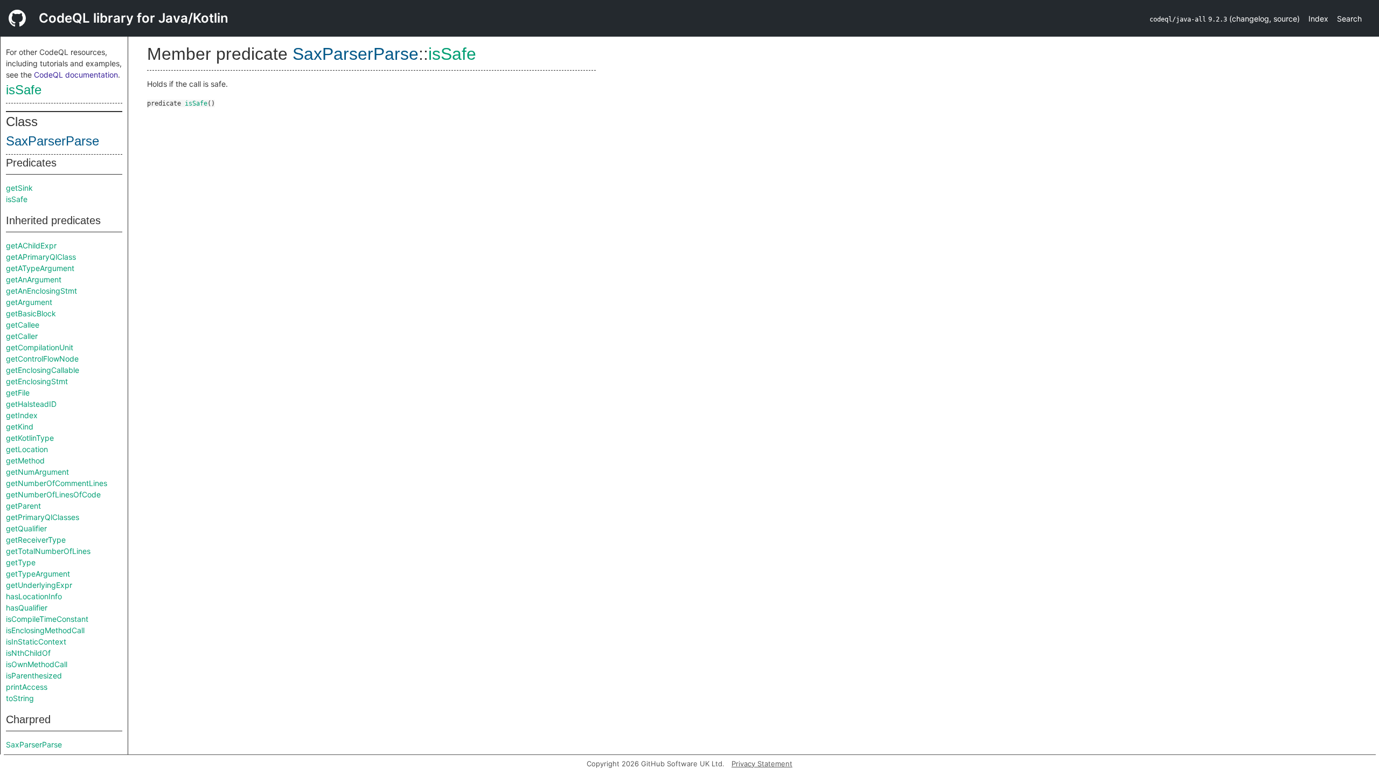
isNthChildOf (28, 652)
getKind (19, 426)
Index (1318, 18)
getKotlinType (30, 437)
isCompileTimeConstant (47, 618)
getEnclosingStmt (37, 381)
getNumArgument (37, 471)
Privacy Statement (762, 763)
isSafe (23, 89)
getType (21, 562)
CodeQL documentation (76, 74)
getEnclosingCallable (42, 370)
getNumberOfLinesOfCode (53, 494)
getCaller (22, 336)
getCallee (22, 324)
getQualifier (26, 528)
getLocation (27, 449)
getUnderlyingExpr (39, 585)
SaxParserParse (52, 141)
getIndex (22, 415)
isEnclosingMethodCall (45, 630)
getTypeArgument (38, 573)
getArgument (29, 302)
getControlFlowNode (42, 358)
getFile (18, 392)
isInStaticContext (36, 641)
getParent (23, 505)
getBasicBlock (31, 313)
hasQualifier (26, 607)
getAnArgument (33, 279)
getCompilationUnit (39, 347)
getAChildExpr (31, 245)
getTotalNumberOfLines (48, 551)
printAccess (26, 686)
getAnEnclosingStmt (41, 290)
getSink (19, 187)
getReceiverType (36, 539)
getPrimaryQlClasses (42, 517)
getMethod (25, 460)
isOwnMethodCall (36, 664)
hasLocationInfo (34, 596)
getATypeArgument (40, 268)
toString (20, 698)
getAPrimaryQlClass (41, 256)
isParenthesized (34, 675)
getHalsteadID (31, 403)
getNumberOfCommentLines (56, 483)
